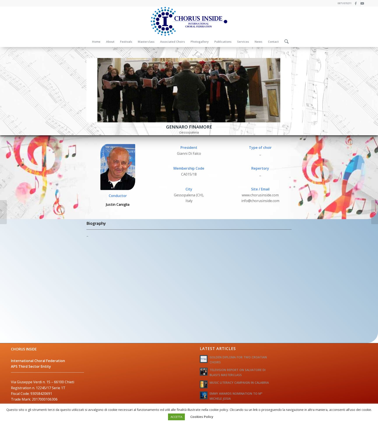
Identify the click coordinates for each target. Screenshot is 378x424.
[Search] (285, 41)
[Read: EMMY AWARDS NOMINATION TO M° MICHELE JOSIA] (204, 395)
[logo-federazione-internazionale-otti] (189, 21)
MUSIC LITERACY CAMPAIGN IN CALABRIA (239, 382)
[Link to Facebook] (357, 3)
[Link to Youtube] (363, 3)
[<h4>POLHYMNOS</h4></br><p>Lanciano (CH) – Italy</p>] (3, 212)
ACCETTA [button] (176, 417)
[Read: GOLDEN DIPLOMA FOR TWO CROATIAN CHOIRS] (204, 359)
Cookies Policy (201, 416)
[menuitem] (96, 41)
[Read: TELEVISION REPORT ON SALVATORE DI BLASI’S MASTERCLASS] (204, 372)
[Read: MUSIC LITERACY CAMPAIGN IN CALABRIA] (204, 384)
